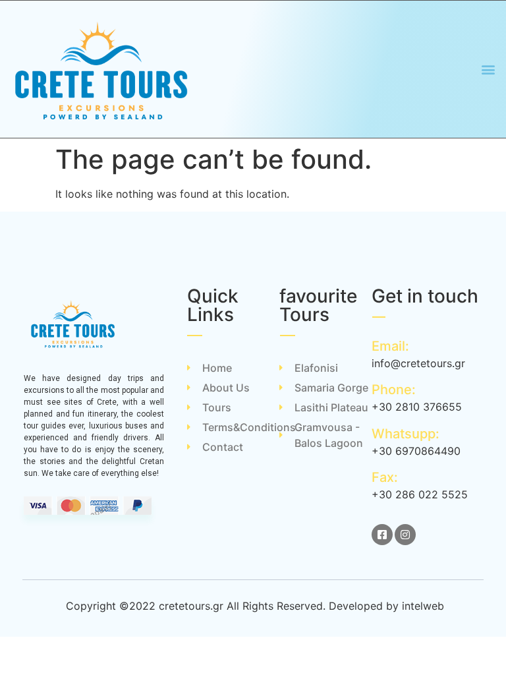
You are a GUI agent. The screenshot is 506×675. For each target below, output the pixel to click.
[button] (488, 69)
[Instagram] (405, 534)
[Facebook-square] (382, 534)
